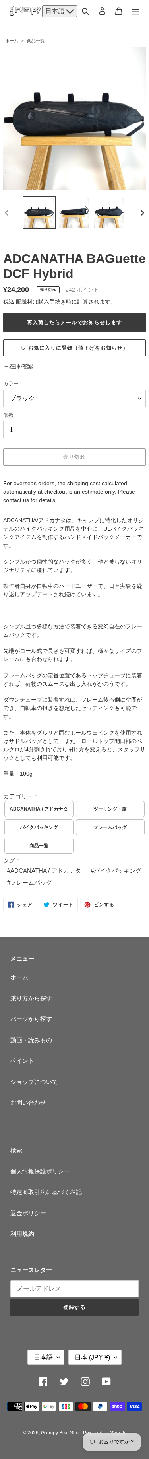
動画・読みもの (31, 1040)
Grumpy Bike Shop (61, 1433)
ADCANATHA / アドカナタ (39, 809)
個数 (8, 415)
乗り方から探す (31, 998)
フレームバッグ (110, 827)
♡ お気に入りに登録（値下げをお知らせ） (75, 348)
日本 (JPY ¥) (92, 1357)
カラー (11, 384)
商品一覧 (36, 40)
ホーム (11, 40)
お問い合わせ (28, 1102)
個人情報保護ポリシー (40, 1171)
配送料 (24, 301)
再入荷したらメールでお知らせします (74, 322)
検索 (16, 1150)
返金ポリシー (28, 1213)
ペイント (22, 1060)
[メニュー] (135, 10)
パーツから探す (31, 1018)
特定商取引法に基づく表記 (46, 1192)
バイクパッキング (39, 827)
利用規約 (22, 1233)
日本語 (55, 11)
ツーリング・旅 (110, 809)
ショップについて (34, 1081)
